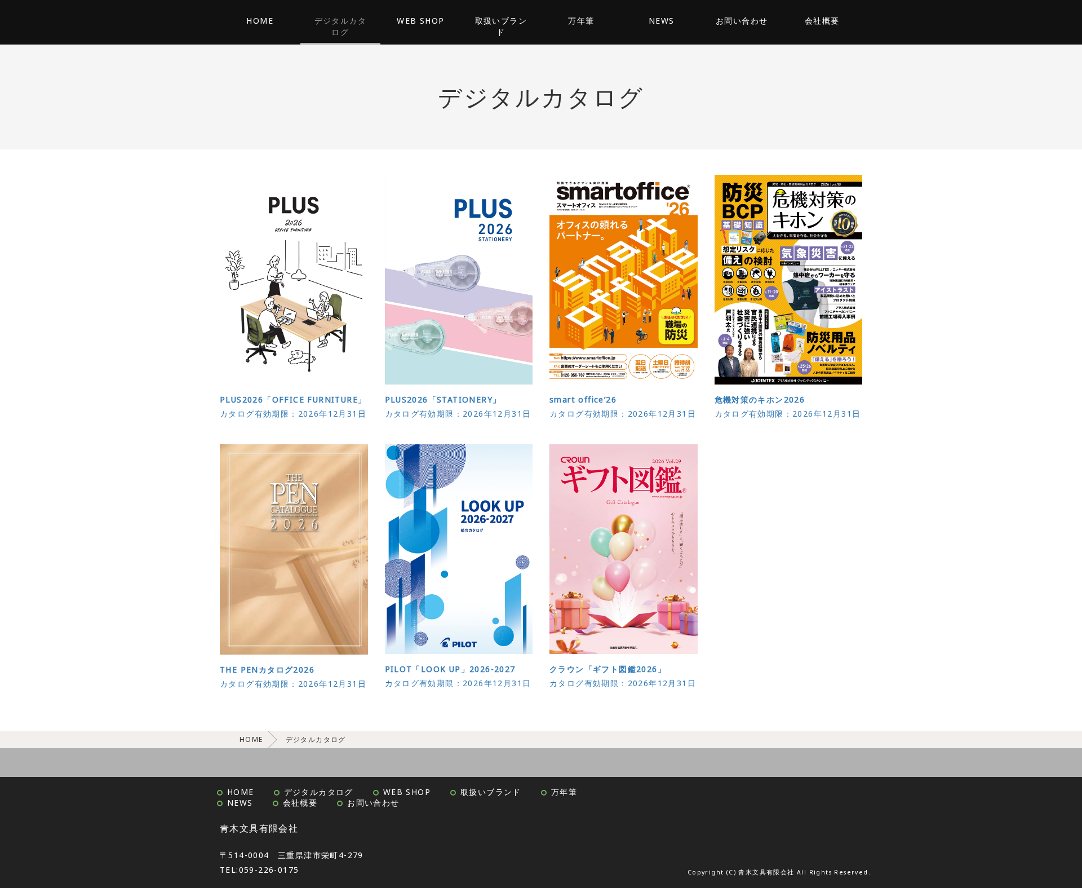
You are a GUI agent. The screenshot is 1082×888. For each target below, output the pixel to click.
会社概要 (822, 20)
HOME (259, 20)
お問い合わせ (742, 20)
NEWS (662, 20)
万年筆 (581, 20)
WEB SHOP (420, 20)
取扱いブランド (501, 26)
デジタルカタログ (340, 26)
